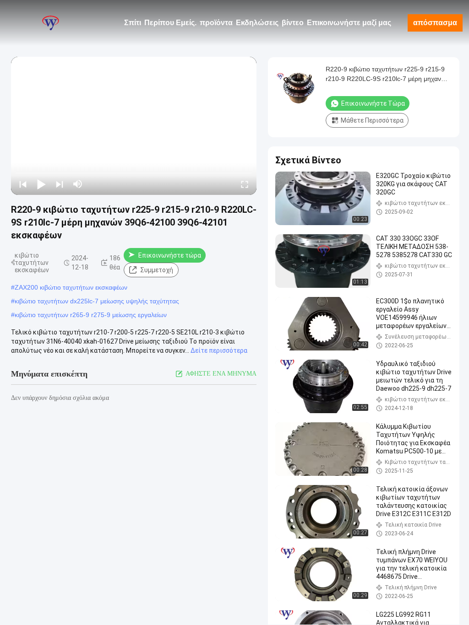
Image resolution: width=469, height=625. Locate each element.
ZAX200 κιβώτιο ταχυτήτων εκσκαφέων (71, 287)
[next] (59, 184)
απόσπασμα (435, 23)
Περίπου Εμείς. (170, 23)
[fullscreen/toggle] (244, 184)
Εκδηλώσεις (257, 23)
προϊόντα (216, 23)
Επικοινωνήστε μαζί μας (349, 23)
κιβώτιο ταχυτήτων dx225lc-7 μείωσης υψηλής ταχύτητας (97, 301)
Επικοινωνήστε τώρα (169, 255)
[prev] (23, 184)
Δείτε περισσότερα (219, 350)
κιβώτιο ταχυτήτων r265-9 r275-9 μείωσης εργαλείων (91, 314)
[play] (133, 125)
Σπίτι (132, 23)
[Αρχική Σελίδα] (50, 23)
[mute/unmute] (78, 184)
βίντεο (293, 23)
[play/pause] (41, 184)
